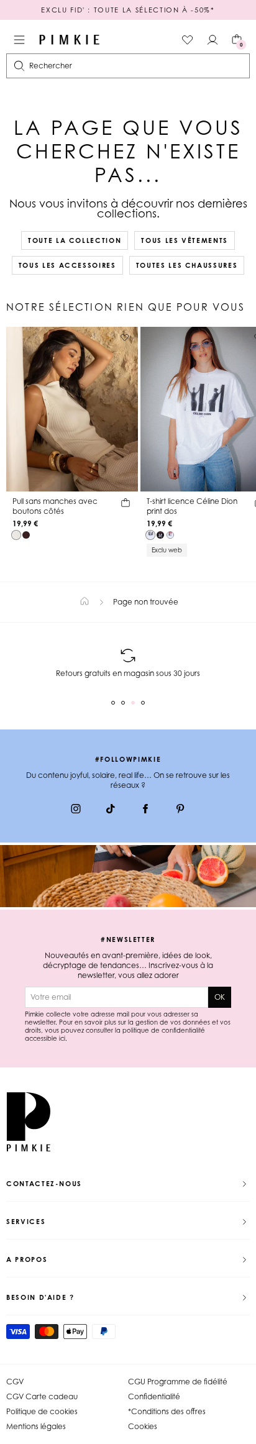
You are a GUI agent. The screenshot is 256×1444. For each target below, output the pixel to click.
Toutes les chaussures (187, 265)
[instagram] (76, 810)
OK (219, 997)
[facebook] (145, 810)
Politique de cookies (42, 1411)
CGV (15, 1381)
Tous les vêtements (184, 240)
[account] (212, 39)
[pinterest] (180, 810)
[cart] (125, 504)
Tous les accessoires (67, 265)
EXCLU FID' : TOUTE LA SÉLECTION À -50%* (127, 10)
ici (62, 1038)
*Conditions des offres (167, 1411)
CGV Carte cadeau (42, 1396)
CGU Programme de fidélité (177, 1381)
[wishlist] (187, 39)
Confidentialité (154, 1396)
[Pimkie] (70, 39)
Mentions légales (36, 1426)
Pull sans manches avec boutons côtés (55, 506)
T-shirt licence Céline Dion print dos (192, 506)
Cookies (142, 1426)
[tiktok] (111, 810)
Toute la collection (74, 240)
